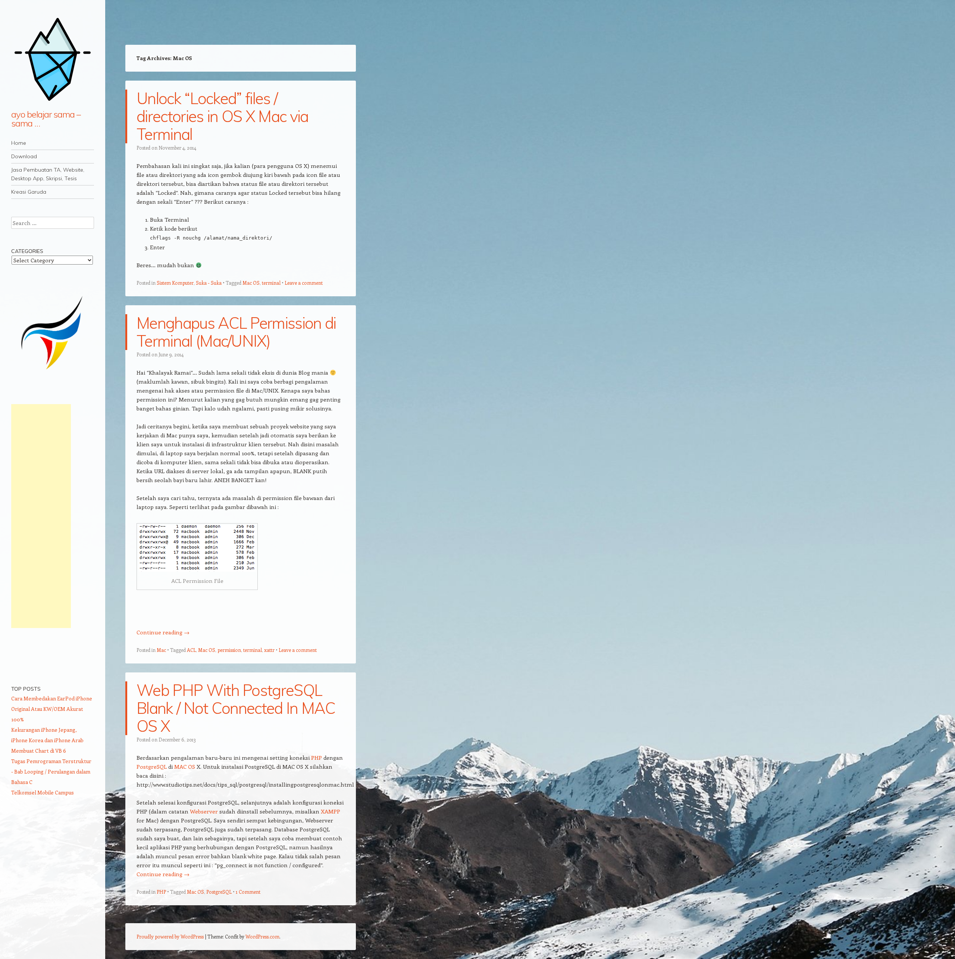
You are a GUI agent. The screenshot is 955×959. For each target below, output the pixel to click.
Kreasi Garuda (28, 191)
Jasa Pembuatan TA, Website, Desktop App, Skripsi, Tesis (47, 174)
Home (18, 143)
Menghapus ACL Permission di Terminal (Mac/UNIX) (236, 332)
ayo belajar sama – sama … (46, 119)
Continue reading (163, 632)
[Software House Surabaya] (52, 372)
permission (229, 650)
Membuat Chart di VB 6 (38, 750)
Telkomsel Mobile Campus (42, 792)
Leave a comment (304, 282)
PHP (316, 757)
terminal (271, 282)
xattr (269, 650)
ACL (191, 650)
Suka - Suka (209, 282)
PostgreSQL (152, 766)
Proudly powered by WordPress (170, 936)
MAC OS (184, 766)
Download (24, 156)
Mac (161, 650)
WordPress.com (262, 936)
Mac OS (251, 282)
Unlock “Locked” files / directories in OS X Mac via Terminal (223, 116)
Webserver (204, 811)
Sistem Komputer (175, 282)
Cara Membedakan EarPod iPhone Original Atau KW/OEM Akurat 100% (51, 709)
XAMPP (330, 811)
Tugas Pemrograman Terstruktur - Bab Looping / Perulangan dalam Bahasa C (51, 771)
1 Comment (248, 891)
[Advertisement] (41, 516)
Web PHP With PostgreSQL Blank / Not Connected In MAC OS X (236, 708)
